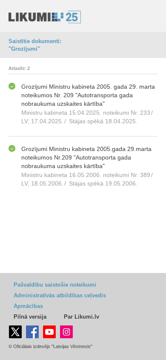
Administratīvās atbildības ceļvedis (60, 295)
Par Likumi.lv (81, 317)
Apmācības (28, 306)
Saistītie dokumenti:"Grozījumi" (35, 45)
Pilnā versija (30, 317)
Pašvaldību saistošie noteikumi (55, 285)
